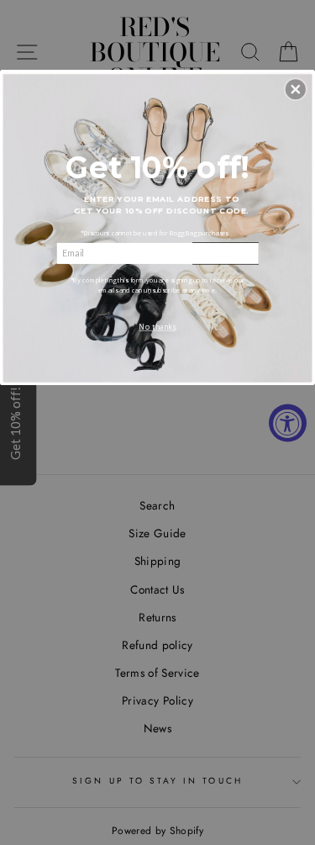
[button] (296, 89)
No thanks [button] (157, 326)
